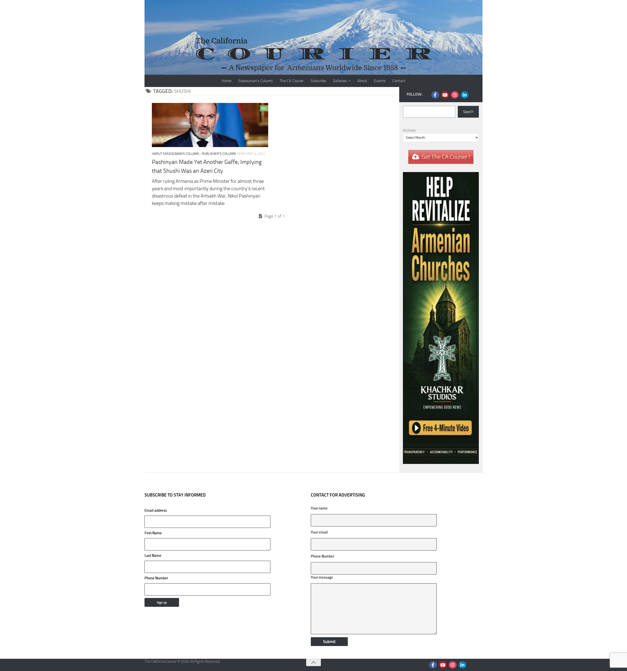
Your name (319, 508)
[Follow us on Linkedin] (465, 95)
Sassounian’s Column (255, 80)
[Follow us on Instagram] (455, 95)
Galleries (340, 80)
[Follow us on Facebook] (435, 95)
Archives (409, 130)
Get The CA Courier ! (446, 156)
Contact (398, 80)
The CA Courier (292, 80)
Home (226, 80)
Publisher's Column (219, 154)
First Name (153, 533)
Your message (322, 577)
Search (468, 112)
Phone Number (156, 578)
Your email (319, 532)
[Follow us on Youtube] (445, 95)
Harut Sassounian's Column (175, 154)
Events (380, 80)
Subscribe (318, 80)
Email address (156, 510)
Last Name (153, 555)
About (362, 80)
